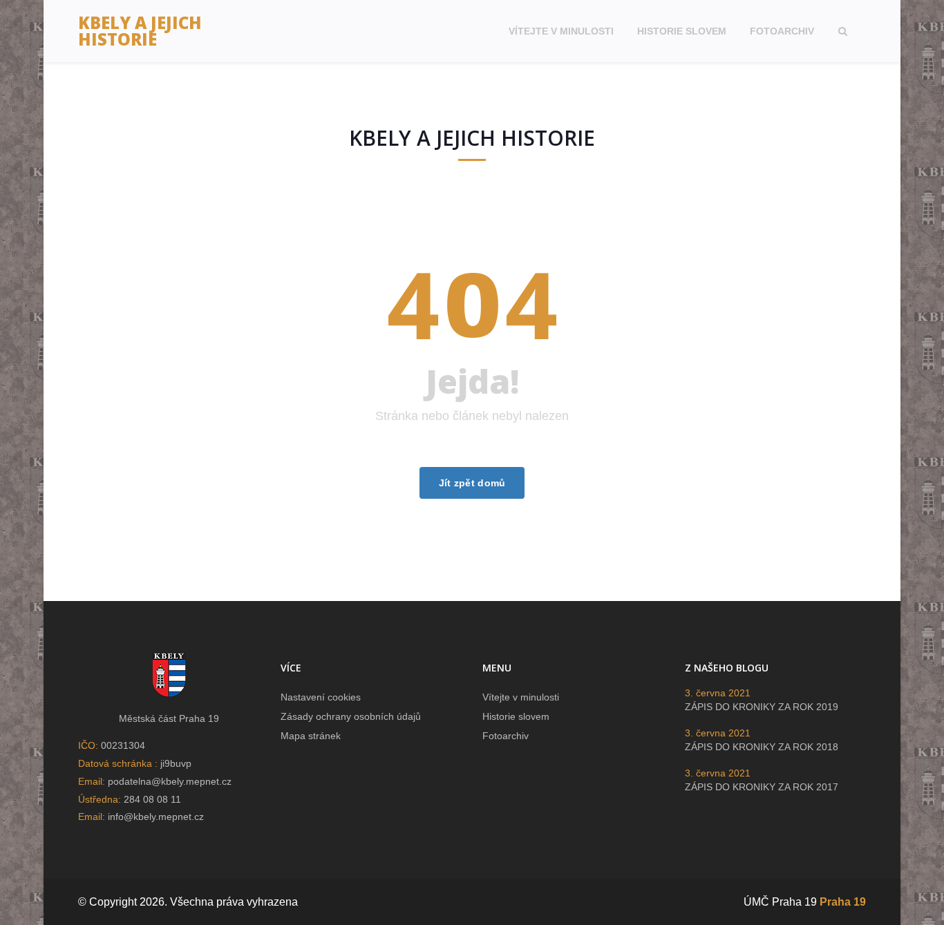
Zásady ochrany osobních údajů (351, 716)
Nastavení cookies (321, 697)
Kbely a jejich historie (140, 30)
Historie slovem (681, 31)
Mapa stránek (311, 735)
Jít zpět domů (472, 482)
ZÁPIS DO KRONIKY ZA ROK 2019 (761, 706)
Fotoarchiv (782, 31)
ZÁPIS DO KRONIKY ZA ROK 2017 (761, 786)
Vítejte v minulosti (561, 31)
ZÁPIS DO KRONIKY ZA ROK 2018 (761, 746)
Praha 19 (843, 902)
